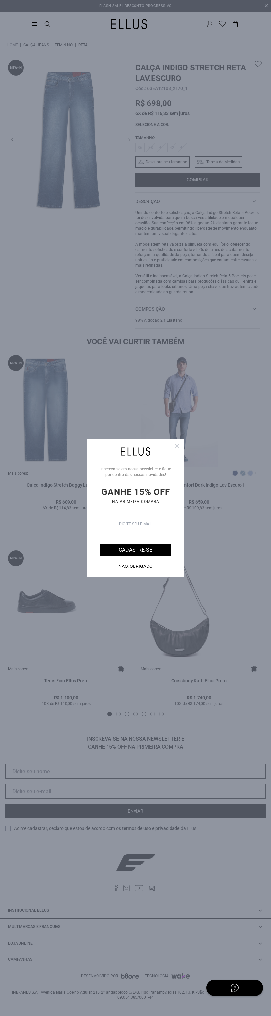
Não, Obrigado (135, 566)
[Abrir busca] (47, 24)
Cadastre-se (135, 550)
